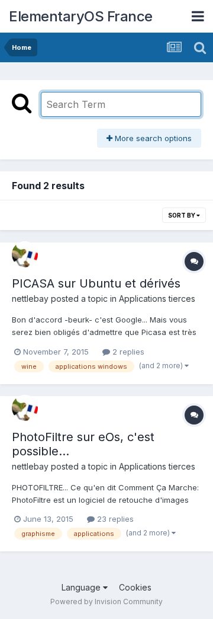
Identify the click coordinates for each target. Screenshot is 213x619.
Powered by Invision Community (106, 601)
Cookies (135, 587)
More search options (152, 138)
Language (82, 587)
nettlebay (30, 298)
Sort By (182, 215)
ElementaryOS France (81, 16)
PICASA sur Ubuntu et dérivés (96, 283)
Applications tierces (157, 298)
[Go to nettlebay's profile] (25, 254)
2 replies (127, 351)
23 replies (114, 519)
